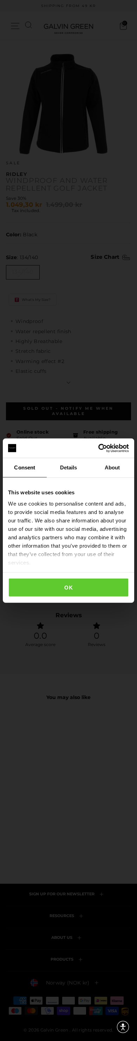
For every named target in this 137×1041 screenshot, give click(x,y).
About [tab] (112, 467)
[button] (123, 1027)
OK (68, 588)
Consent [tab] (24, 467)
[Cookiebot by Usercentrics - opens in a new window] (98, 448)
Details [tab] (68, 467)
